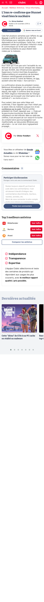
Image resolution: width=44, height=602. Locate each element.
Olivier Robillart (17, 21)
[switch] (36, 2)
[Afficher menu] (3, 2)
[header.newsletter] (10, 2)
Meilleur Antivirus (16, 8)
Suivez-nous (11, 30)
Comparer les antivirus (22, 242)
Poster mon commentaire (22, 206)
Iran (37, 79)
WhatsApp (23, 153)
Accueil (5, 8)
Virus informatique (33, 8)
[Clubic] (22, 3)
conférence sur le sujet (11, 109)
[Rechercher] (6, 2)
